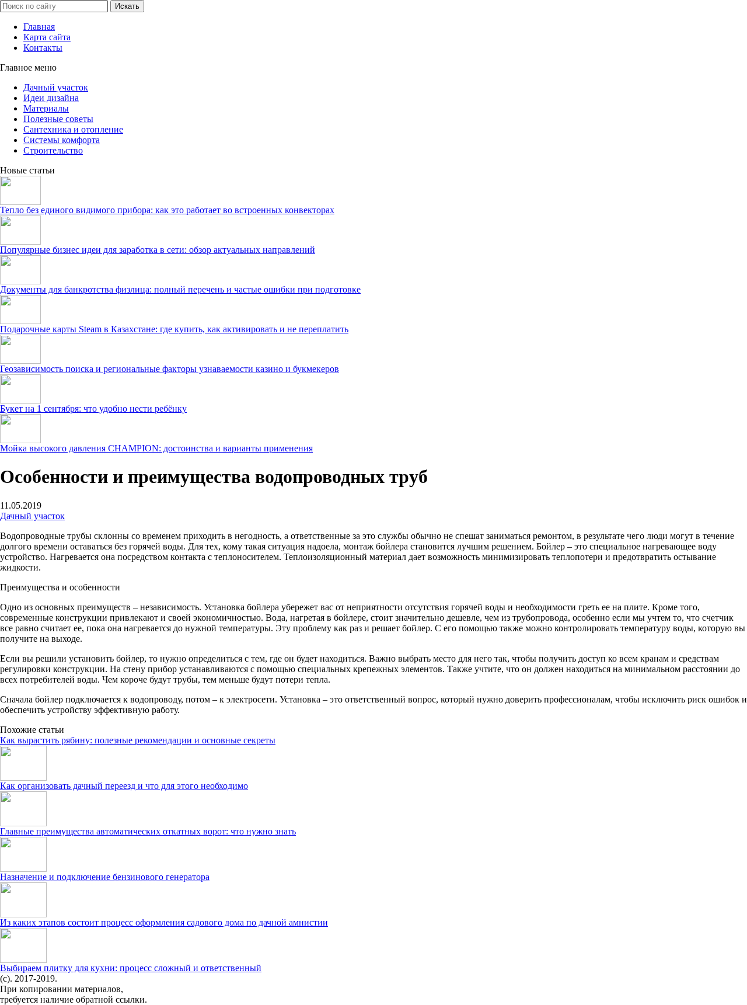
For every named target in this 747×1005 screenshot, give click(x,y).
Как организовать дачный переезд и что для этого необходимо (124, 786)
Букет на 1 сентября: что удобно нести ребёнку (93, 408)
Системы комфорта (61, 140)
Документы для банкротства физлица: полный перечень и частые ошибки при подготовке (180, 289)
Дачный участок (55, 87)
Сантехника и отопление (73, 129)
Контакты (42, 48)
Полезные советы (58, 119)
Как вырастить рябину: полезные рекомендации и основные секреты (137, 740)
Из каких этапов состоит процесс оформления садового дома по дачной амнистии (164, 922)
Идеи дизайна (51, 98)
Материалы (46, 108)
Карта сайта (47, 37)
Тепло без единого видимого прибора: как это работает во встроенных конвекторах (167, 210)
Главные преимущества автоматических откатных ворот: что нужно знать (148, 831)
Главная (39, 27)
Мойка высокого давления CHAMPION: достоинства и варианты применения (156, 448)
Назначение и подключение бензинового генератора (105, 877)
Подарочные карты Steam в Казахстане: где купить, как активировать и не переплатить (174, 329)
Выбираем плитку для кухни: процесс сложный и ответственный (130, 968)
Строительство (53, 150)
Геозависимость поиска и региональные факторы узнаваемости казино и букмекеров (169, 369)
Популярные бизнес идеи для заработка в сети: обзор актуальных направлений (157, 250)
